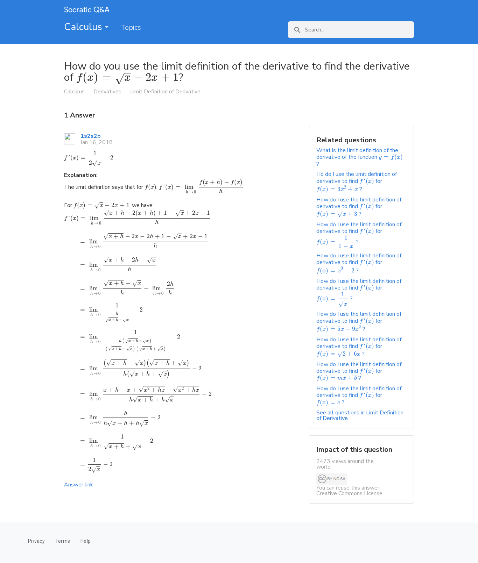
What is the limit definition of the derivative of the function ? (359, 157)
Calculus (84, 27)
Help (85, 541)
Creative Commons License (349, 493)
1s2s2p (90, 136)
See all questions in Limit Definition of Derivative (359, 415)
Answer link (78, 485)
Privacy (36, 541)
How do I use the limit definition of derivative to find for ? (358, 207)
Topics (131, 27)
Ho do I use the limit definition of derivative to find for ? (356, 181)
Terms (62, 541)
